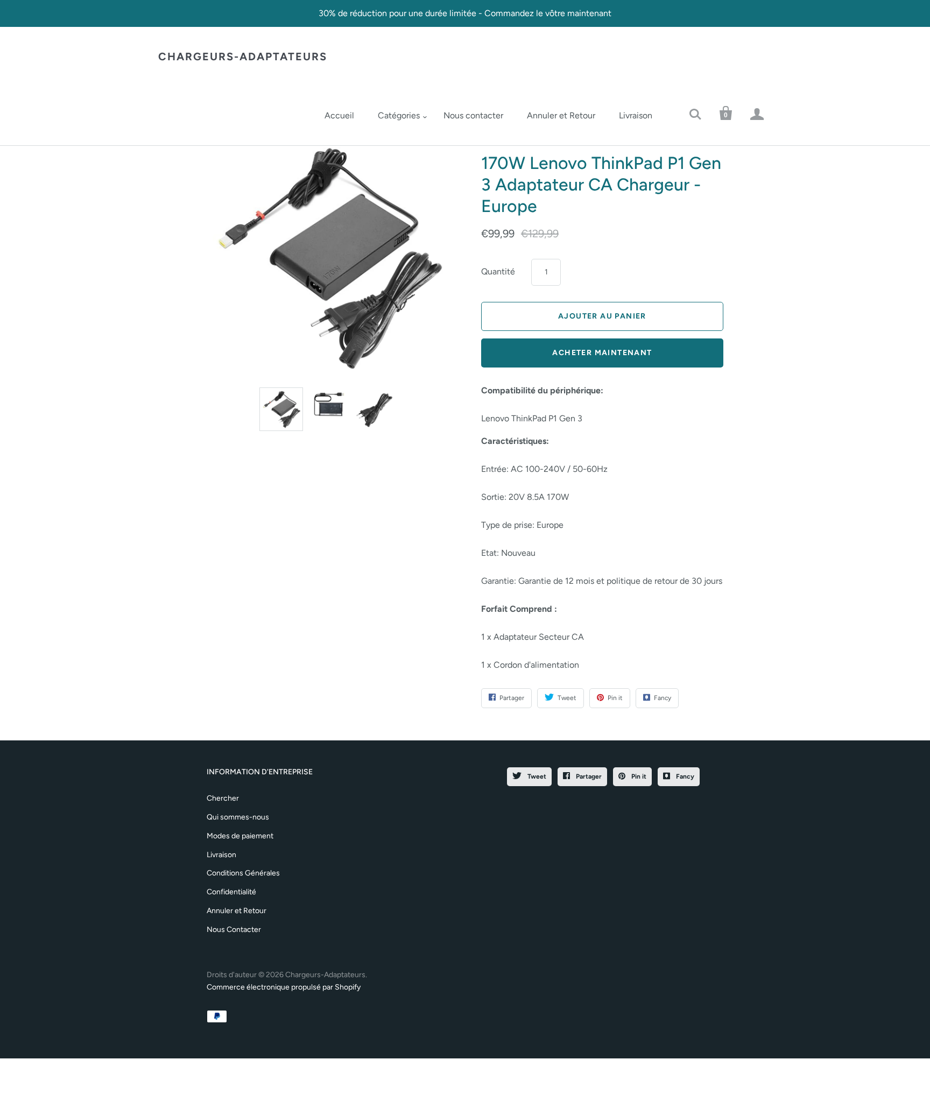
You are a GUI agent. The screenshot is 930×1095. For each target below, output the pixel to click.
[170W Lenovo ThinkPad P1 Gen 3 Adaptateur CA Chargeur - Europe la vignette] (281, 409)
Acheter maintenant (602, 352)
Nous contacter (473, 115)
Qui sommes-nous (238, 817)
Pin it (638, 776)
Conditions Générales (243, 873)
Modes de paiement (240, 835)
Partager (588, 776)
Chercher (223, 798)
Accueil (339, 115)
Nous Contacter (234, 929)
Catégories (399, 115)
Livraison (635, 115)
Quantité (498, 271)
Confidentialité (231, 891)
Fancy (684, 776)
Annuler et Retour (561, 115)
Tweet (536, 776)
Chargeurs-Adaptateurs (242, 56)
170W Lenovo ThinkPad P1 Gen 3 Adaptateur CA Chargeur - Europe (601, 184)
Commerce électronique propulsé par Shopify (284, 987)
